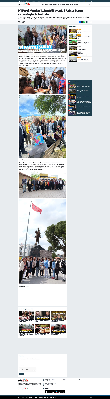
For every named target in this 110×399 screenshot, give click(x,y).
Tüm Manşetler (47, 385)
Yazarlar (28, 1)
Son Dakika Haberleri (48, 387)
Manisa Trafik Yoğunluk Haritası (50, 383)
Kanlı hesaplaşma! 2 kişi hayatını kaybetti (83, 37)
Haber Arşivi (47, 388)
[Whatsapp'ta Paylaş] (84, 22)
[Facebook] (19, 388)
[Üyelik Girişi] (91, 1)
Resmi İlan (76, 4)
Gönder (21, 373)
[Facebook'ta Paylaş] (80, 22)
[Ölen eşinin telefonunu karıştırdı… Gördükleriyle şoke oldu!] (42, 328)
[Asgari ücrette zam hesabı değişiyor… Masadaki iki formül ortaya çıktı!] (26, 328)
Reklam (33, 1)
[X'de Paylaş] (82, 22)
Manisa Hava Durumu (48, 380)
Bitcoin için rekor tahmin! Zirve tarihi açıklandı (84, 43)
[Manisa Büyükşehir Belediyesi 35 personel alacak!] (58, 328)
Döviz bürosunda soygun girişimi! (84, 31)
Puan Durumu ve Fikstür (49, 384)
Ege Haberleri (61, 4)
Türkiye (71, 4)
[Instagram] (23, 388)
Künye (79, 379)
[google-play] (60, 391)
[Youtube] (25, 388)
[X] (21, 388)
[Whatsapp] (27, 388)
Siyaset (46, 4)
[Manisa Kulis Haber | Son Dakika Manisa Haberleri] (24, 4)
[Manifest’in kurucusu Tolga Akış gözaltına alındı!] (26, 315)
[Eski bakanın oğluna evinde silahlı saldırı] (42, 315)
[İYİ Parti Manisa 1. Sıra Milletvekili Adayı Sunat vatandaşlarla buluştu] (42, 39)
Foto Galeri (22, 1)
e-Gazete (39, 1)
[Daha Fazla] (86, 22)
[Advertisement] (42, 296)
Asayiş (50, 4)
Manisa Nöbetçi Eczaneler (49, 379)
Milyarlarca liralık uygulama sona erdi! (82, 49)
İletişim (64, 379)
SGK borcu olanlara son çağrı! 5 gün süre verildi (83, 54)
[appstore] (50, 391)
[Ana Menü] (91, 4)
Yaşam (67, 4)
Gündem (42, 4)
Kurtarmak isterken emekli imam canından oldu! (83, 60)
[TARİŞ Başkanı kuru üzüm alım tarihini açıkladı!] (58, 315)
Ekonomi (55, 4)
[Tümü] (90, 26)
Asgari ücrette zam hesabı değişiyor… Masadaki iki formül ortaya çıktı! (26, 334)
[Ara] (89, 4)
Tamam (91, 397)
